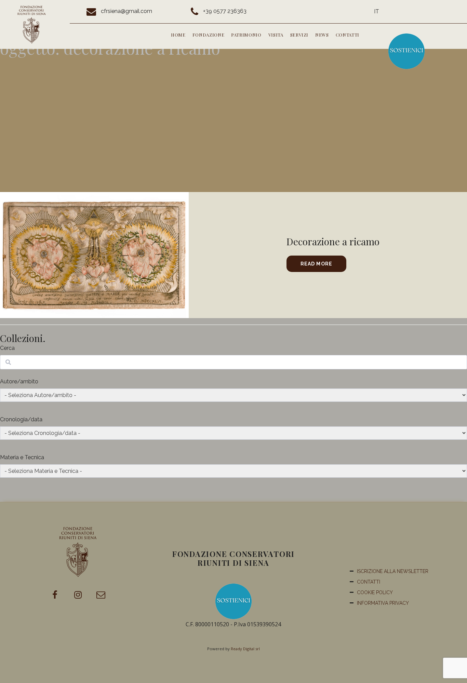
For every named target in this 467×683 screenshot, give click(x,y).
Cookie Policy (375, 592)
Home (178, 35)
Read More (316, 264)
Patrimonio (246, 35)
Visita (275, 35)
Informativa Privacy (383, 603)
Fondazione (208, 35)
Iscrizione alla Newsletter (392, 571)
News (322, 35)
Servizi (299, 35)
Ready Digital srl (245, 648)
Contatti (347, 35)
